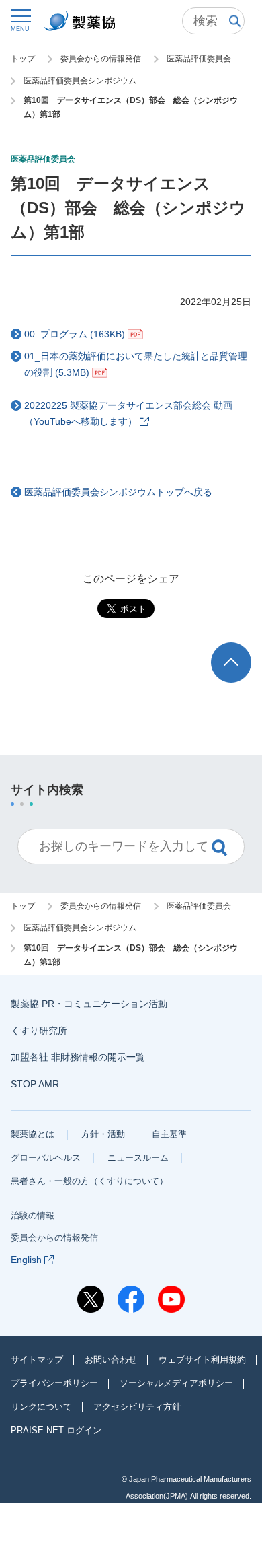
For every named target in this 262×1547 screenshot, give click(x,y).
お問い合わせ (111, 1359)
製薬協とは (32, 1134)
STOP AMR (35, 1083)
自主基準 (169, 1134)
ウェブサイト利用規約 (202, 1359)
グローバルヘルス (46, 1158)
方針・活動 (103, 1134)
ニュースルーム (138, 1158)
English (26, 1259)
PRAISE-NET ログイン (56, 1430)
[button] (20, 19)
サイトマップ (37, 1359)
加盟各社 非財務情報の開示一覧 (78, 1057)
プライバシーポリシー (54, 1383)
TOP (243, 648)
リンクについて (41, 1407)
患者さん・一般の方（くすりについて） (89, 1181)
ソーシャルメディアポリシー (176, 1383)
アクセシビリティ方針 (137, 1407)
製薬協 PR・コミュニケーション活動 (89, 1003)
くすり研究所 (39, 1030)
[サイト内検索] (213, 20)
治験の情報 (32, 1215)
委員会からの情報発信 (54, 1238)
